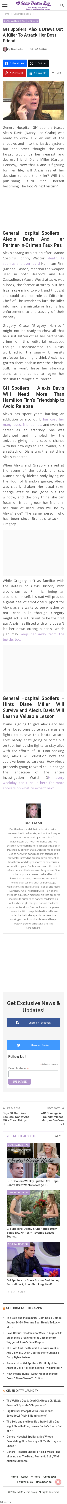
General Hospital (14, 21)
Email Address (18, 1068)
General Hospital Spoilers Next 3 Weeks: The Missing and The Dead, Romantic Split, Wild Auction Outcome (33, 1456)
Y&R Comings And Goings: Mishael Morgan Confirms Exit (52, 1119)
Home (14, 1476)
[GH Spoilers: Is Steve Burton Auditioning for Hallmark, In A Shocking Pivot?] (33, 1259)
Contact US (50, 1476)
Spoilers (33, 21)
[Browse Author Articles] (33, 810)
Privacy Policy (24, 1481)
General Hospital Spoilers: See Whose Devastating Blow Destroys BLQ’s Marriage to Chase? (34, 1441)
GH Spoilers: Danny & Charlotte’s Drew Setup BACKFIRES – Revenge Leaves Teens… (32, 1232)
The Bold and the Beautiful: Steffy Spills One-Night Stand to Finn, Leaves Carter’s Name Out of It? (34, 1426)
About (24, 1476)
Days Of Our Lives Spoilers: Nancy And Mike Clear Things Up (16, 1119)
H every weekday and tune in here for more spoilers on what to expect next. (33, 783)
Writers (35, 1476)
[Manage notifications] (58, 1482)
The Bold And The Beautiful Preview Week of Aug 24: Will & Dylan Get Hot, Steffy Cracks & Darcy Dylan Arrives (33, 1353)
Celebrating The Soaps (24, 1308)
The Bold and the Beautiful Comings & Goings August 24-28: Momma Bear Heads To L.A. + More (34, 1322)
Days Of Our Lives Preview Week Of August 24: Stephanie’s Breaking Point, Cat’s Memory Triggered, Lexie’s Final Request (34, 1338)
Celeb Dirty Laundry (22, 1390)
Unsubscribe (44, 1481)
